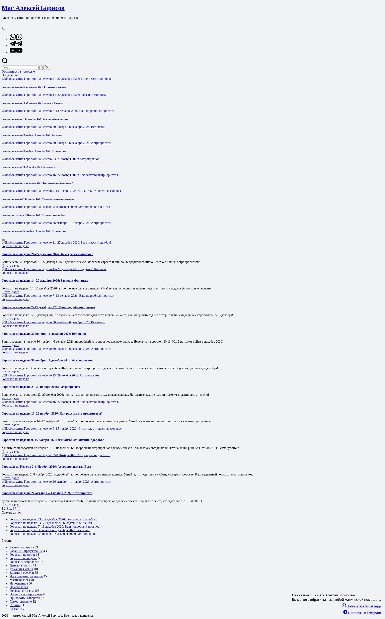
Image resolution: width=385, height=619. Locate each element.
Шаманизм (17, 608)
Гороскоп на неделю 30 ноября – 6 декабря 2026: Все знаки (32, 135)
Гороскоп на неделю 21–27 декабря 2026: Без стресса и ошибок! (34, 87)
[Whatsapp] (16, 39)
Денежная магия (21, 565)
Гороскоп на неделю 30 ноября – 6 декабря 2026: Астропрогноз (34, 151)
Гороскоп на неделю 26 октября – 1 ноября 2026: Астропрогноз (34, 231)
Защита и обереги (22, 572)
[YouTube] (16, 52)
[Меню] (3, 25)
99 (14, 508)
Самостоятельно (21, 601)
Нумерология (19, 587)
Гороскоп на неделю (15, 246)
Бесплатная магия (22, 547)
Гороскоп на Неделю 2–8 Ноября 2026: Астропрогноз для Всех (33, 215)
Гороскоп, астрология (24, 561)
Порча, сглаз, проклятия (26, 594)
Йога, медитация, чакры (26, 576)
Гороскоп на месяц (22, 554)
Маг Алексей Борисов (33, 7)
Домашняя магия (21, 569)
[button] (41, 68)
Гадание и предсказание (26, 551)
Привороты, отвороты (25, 598)
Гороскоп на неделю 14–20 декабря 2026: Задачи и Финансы (32, 103)
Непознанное (19, 583)
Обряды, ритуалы (22, 590)
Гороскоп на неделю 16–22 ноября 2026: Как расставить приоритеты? (37, 183)
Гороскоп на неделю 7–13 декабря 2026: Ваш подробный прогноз (35, 119)
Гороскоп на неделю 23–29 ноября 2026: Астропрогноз (29, 167)
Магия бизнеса (20, 580)
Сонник (15, 605)
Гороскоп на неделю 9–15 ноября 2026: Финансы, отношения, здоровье (38, 199)
